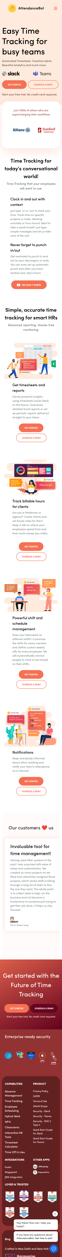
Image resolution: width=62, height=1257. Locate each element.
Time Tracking (13, 1101)
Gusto (8, 1167)
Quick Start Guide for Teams (43, 1140)
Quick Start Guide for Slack (43, 1131)
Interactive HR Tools (14, 1135)
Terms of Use (40, 1101)
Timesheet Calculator (11, 1144)
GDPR (36, 1096)
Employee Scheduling (12, 1108)
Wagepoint (11, 1172)
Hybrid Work (12, 1116)
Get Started (14, 84)
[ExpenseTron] (41, 1172)
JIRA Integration (13, 1177)
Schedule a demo (43, 84)
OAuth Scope (40, 1106)
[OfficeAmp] (40, 1168)
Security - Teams (42, 1116)
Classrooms (12, 1127)
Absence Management (13, 1093)
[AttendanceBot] (26, 8)
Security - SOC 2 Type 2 (42, 1122)
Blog (8, 1239)
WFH (8, 1122)
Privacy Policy (40, 1091)
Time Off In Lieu (15, 1152)
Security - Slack (41, 1111)
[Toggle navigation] (55, 8)
